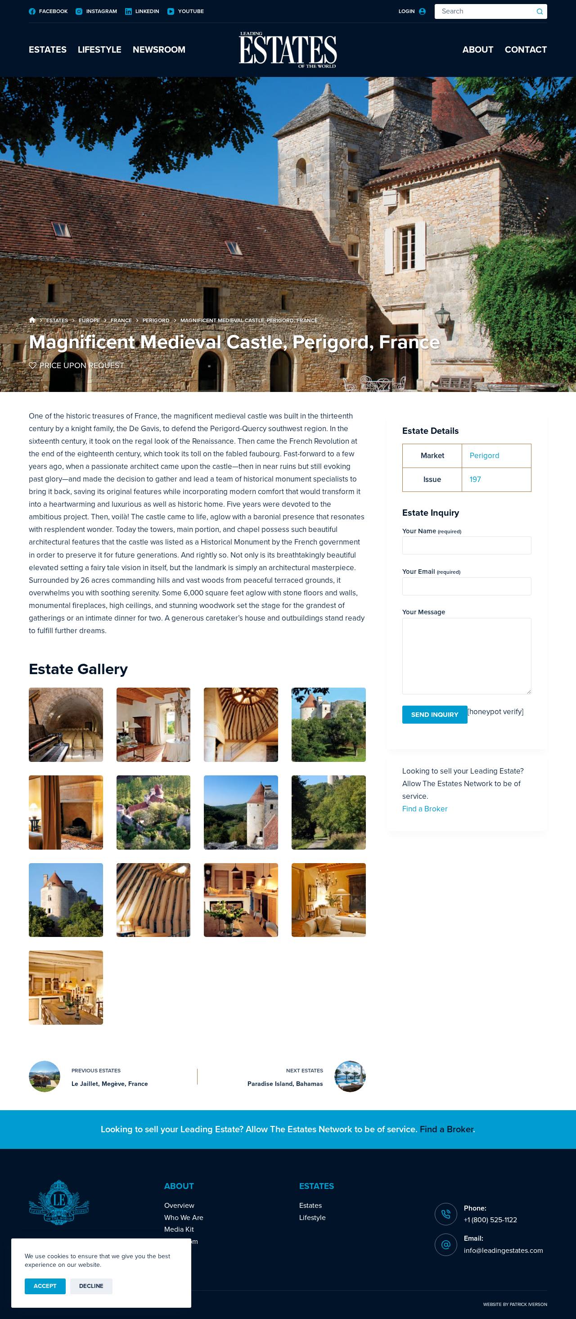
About (478, 50)
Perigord (485, 455)
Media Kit (179, 1229)
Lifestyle (100, 50)
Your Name (431, 531)
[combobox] (484, 11)
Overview (179, 1205)
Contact (526, 50)
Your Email (431, 571)
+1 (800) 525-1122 (490, 1219)
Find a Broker (425, 809)
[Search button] (540, 11)
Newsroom (159, 50)
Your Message (423, 612)
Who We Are (183, 1217)
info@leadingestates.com (503, 1250)
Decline (91, 1286)
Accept (45, 1286)
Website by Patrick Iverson (515, 1304)
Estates (48, 50)
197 (475, 479)
